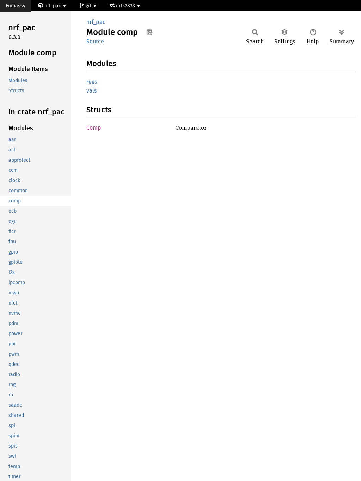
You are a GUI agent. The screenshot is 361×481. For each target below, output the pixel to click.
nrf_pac (95, 22)
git (89, 6)
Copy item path (149, 32)
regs (91, 82)
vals (91, 90)
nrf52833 (126, 6)
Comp (93, 127)
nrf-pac (52, 6)
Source (95, 41)
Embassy (15, 6)
